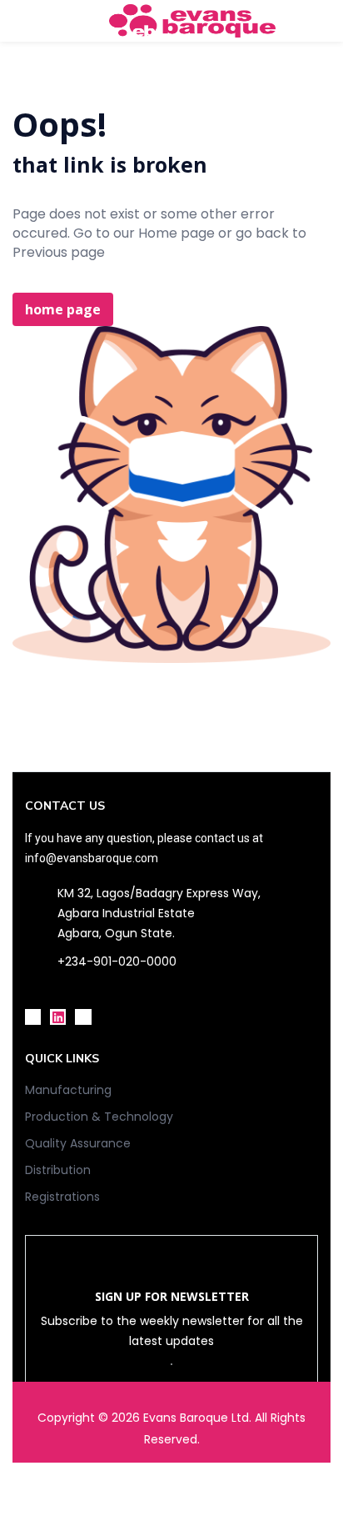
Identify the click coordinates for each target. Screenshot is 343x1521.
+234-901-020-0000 (116, 961)
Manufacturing (68, 1090)
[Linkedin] (58, 1017)
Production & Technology (99, 1116)
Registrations (62, 1196)
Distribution (58, 1170)
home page (63, 309)
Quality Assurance (78, 1143)
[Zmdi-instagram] (83, 1017)
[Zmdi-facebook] (33, 1017)
